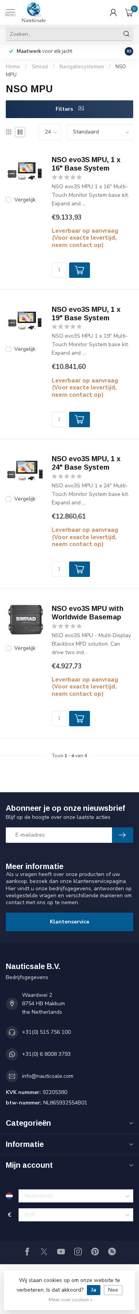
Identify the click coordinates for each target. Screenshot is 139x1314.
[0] (129, 12)
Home (13, 66)
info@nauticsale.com (47, 1076)
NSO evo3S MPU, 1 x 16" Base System (86, 164)
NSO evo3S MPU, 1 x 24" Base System (86, 463)
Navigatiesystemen (81, 66)
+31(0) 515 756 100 (46, 1032)
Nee (113, 1290)
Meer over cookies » (70, 1299)
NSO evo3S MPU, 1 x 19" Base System (86, 314)
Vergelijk (25, 200)
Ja (93, 1290)
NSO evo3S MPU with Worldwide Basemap (88, 613)
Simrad (40, 66)
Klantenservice (69, 921)
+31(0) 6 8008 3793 (46, 1054)
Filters (65, 109)
